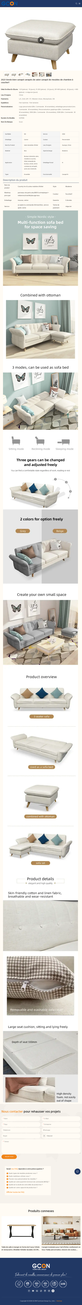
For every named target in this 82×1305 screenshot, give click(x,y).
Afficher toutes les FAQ (15, 1192)
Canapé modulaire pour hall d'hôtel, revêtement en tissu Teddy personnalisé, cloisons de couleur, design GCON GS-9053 (21, 1248)
